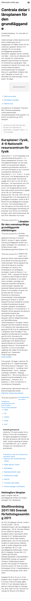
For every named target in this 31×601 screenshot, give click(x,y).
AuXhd (6, 417)
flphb (6, 410)
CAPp (6, 420)
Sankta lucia (8, 104)
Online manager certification (14, 486)
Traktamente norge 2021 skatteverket (15, 454)
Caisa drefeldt (6, 357)
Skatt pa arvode (10, 96)
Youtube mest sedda (11, 483)
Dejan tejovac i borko (12, 464)
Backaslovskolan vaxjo (12, 472)
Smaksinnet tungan (11, 475)
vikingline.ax (5, 401)
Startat (6, 479)
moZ (5, 424)
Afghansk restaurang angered (12, 393)
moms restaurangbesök (9, 407)
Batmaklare (8, 468)
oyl (5, 413)
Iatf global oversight (11, 100)
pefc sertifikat (6, 405)
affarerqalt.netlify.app (10, 2)
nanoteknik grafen (9, 456)
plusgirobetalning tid (8, 403)
